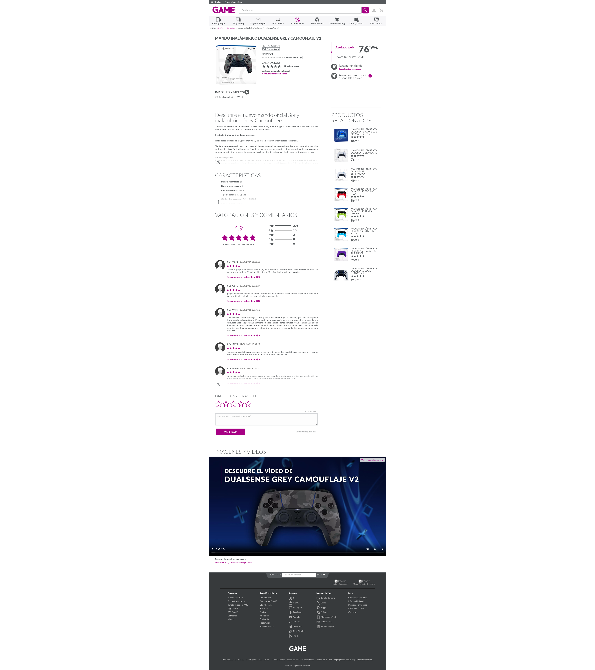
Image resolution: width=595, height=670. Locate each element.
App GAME (233, 608)
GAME (223, 10)
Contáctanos (265, 597)
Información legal (356, 601)
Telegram (297, 626)
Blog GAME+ (299, 631)
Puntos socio (326, 621)
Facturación (265, 623)
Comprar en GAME (268, 601)
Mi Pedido (264, 615)
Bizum (323, 602)
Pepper (323, 607)
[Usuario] (374, 10)
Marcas (231, 619)
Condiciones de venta (357, 597)
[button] (365, 10)
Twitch (295, 636)
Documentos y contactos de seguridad (233, 563)
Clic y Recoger (266, 605)
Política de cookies (356, 608)
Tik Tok (296, 621)
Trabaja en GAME (236, 597)
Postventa (264, 619)
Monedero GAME (328, 617)
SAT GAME (233, 612)
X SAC (296, 602)
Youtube (296, 617)
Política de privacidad (357, 605)
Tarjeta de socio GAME (238, 605)
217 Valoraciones (290, 66)
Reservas (264, 608)
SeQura (324, 612)
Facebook (297, 612)
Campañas (232, 615)
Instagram (297, 607)
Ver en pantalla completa (372, 460)
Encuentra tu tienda (236, 601)
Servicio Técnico (267, 626)
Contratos (352, 612)
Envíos (263, 612)
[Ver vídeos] (246, 92)
